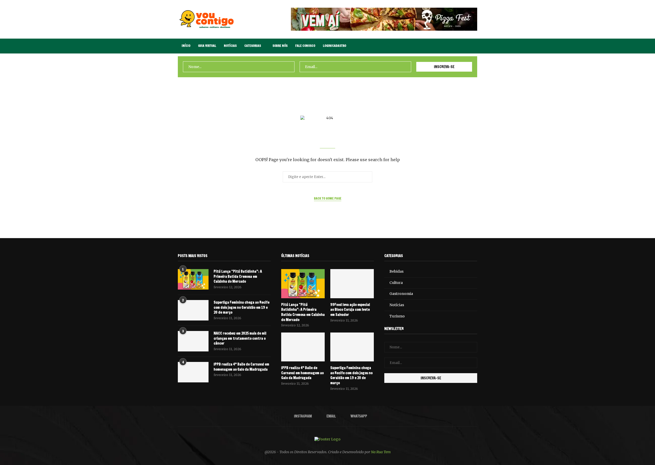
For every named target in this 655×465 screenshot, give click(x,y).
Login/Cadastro (334, 45)
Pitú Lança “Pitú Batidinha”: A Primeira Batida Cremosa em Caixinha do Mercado (238, 276)
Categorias (252, 45)
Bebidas (396, 271)
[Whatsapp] (467, 46)
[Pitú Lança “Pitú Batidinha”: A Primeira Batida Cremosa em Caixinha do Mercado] (193, 279)
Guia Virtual (207, 45)
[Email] (462, 46)
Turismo (397, 316)
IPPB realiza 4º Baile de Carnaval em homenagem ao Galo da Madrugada (241, 367)
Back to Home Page (327, 198)
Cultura (396, 282)
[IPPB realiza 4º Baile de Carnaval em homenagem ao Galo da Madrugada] (193, 372)
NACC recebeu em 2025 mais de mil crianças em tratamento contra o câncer (240, 338)
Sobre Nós (280, 45)
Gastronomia (401, 293)
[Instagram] (456, 46)
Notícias (230, 45)
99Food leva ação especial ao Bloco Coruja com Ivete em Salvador (350, 309)
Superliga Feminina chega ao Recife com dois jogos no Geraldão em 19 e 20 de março (241, 307)
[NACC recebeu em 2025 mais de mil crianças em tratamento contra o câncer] (193, 341)
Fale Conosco (305, 45)
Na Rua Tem (381, 452)
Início (186, 45)
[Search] (474, 46)
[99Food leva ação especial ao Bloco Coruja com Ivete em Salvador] (352, 283)
